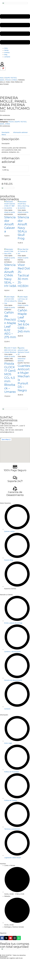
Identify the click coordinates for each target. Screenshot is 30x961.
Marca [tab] (4, 134)
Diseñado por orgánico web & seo (11, 958)
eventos (7, 52)
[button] (15, 29)
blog (5, 54)
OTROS (14, 80)
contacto (7, 57)
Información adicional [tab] (20, 132)
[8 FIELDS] (8, 188)
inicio (6, 48)
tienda (6, 50)
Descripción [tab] (5, 132)
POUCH (8, 80)
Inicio (1, 78)
